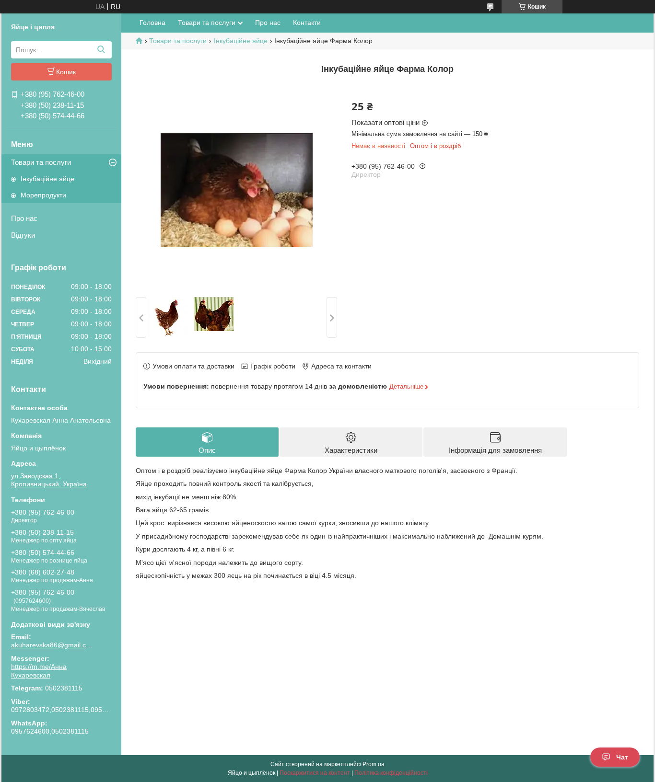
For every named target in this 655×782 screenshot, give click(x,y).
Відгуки (23, 235)
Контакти (307, 22)
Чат (622, 757)
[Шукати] (101, 49)
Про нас (24, 218)
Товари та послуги (41, 162)
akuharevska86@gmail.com (52, 645)
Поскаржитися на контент (315, 773)
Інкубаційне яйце (47, 179)
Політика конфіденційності (391, 773)
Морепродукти (43, 195)
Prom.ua (374, 764)
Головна (152, 22)
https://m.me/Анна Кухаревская (39, 671)
